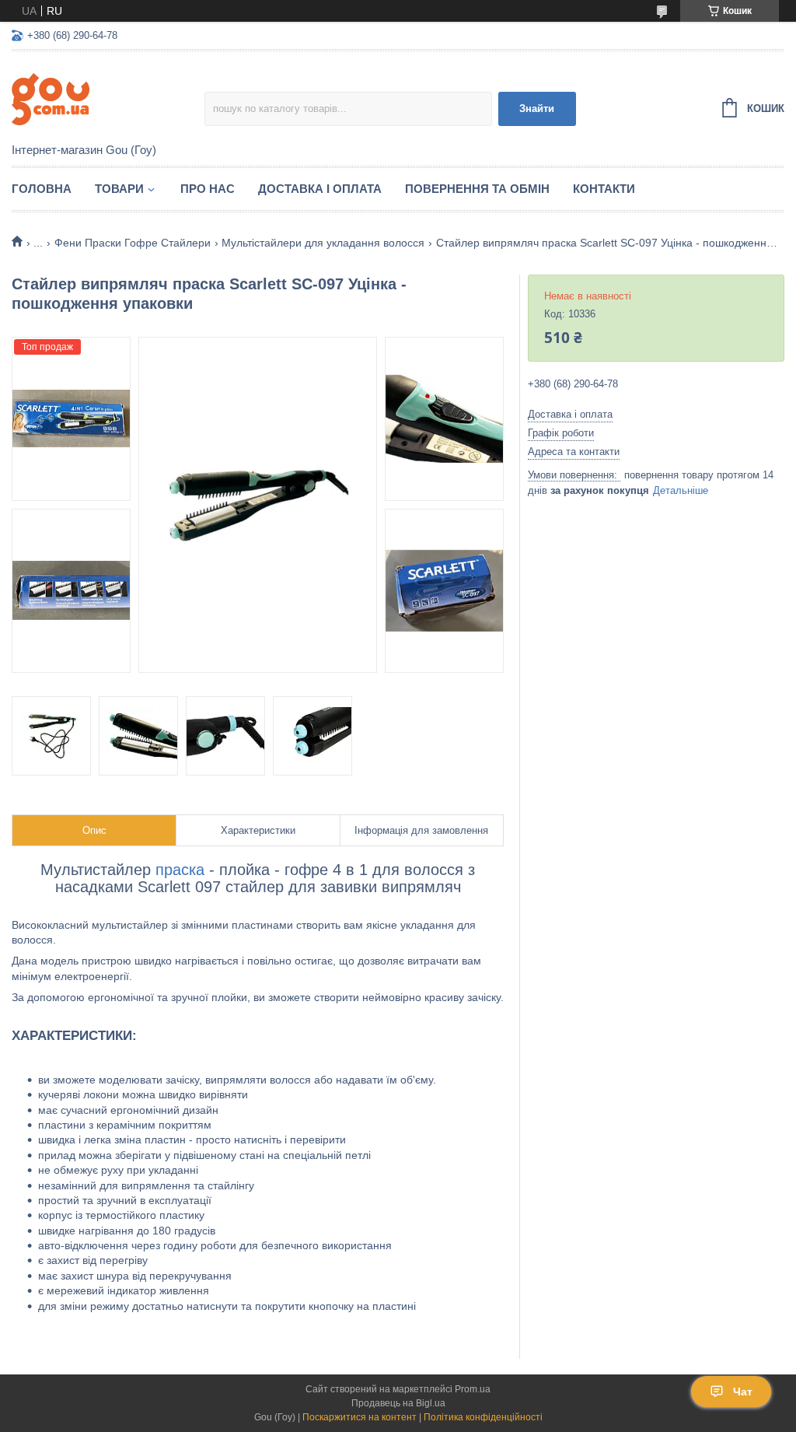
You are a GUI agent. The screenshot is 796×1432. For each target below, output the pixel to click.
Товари (119, 188)
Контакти (604, 188)
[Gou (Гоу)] (108, 98)
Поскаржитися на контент (359, 1417)
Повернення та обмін (477, 188)
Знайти (536, 108)
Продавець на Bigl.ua (398, 1403)
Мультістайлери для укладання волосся (323, 242)
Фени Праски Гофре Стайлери (132, 242)
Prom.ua (473, 1389)
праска (179, 869)
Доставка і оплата (320, 188)
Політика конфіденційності (483, 1417)
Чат (742, 1391)
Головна (42, 188)
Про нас (207, 188)
